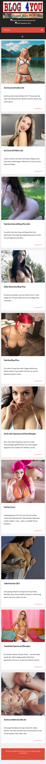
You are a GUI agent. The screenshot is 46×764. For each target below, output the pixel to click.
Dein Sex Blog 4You (11, 360)
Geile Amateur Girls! (12, 583)
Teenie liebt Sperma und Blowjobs (17, 646)
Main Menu (6, 30)
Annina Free (35, 751)
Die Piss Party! (9, 507)
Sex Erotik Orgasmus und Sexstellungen (20, 433)
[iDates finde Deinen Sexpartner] (23, 20)
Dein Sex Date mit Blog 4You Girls (17, 224)
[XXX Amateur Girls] (23, 23)
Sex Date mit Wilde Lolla (13, 150)
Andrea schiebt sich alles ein (15, 719)
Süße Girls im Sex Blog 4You (15, 287)
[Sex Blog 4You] (23, 12)
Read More (38, 108)
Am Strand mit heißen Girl (14, 88)
